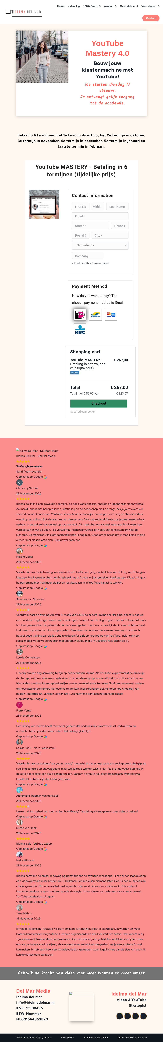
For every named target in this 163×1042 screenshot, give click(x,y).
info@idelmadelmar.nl (35, 1002)
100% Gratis (90, 6)
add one (74, 373)
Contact (151, 18)
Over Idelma (127, 6)
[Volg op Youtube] (119, 1016)
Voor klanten (148, 6)
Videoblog (74, 6)
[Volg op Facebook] (127, 1016)
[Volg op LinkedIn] (143, 1016)
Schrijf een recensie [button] (29, 471)
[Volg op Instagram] (135, 1016)
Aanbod (108, 6)
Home (60, 6)
